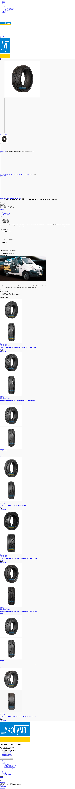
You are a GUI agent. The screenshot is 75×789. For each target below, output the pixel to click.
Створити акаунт (3, 782)
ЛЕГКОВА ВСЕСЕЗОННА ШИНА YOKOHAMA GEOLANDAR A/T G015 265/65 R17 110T (16, 174)
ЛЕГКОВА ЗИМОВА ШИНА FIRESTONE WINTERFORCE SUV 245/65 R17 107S (18, 611)
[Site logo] (5, 33)
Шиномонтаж (6, 4)
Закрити (1, 777)
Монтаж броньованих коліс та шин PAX (11, 5)
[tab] (38, 212)
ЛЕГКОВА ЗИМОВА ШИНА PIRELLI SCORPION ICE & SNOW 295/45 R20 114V (18, 558)
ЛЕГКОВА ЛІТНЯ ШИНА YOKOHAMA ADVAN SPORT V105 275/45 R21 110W (18, 716)
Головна (1, 151)
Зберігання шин (7, 10)
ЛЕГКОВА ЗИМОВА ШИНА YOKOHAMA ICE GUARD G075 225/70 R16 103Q (18, 452)
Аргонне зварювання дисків (9, 8)
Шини (4, 151)
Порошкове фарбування (8, 6)
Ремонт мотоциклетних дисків (9, 9)
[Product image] (11, 342)
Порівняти (4, 773)
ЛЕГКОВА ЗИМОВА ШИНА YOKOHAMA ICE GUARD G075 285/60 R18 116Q (18, 400)
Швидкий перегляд (3, 344)
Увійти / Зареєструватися (6, 774)
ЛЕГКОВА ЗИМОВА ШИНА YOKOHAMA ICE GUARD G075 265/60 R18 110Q (18, 347)
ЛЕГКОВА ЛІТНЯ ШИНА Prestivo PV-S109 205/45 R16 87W (13, 505)
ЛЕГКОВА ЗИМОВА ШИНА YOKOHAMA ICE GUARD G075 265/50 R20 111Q (18, 663)
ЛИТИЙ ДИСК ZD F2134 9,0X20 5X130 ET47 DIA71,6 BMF (11, 198)
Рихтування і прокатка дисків (9, 7)
